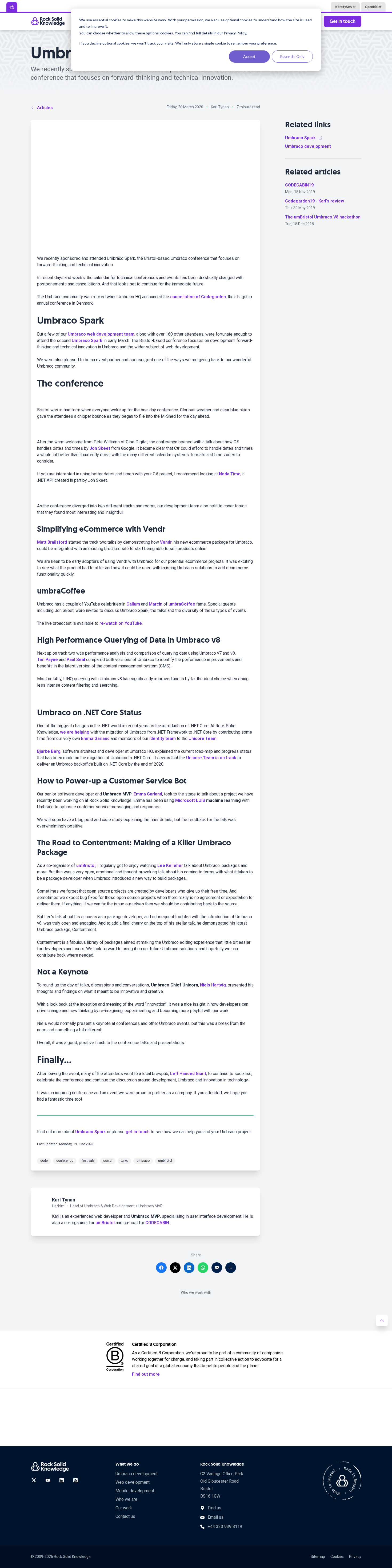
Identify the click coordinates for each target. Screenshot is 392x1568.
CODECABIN (157, 1222)
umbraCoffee (182, 604)
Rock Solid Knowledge (72, 1556)
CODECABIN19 (299, 185)
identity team (162, 738)
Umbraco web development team (101, 334)
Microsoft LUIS (190, 800)
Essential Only (292, 56)
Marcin (155, 604)
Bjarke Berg (49, 751)
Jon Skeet (100, 448)
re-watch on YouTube (120, 623)
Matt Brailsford (52, 542)
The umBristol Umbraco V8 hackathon (323, 217)
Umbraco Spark (87, 340)
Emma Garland (95, 738)
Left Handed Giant (188, 1073)
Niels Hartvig (213, 985)
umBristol (85, 865)
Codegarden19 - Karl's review (314, 201)
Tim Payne (47, 659)
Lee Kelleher (170, 865)
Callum (133, 604)
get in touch (138, 1131)
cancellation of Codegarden (198, 296)
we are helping (74, 732)
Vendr (166, 542)
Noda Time (230, 473)
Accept (249, 56)
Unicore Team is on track (211, 757)
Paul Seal (76, 659)
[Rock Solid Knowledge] (48, 21)
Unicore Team (203, 738)
